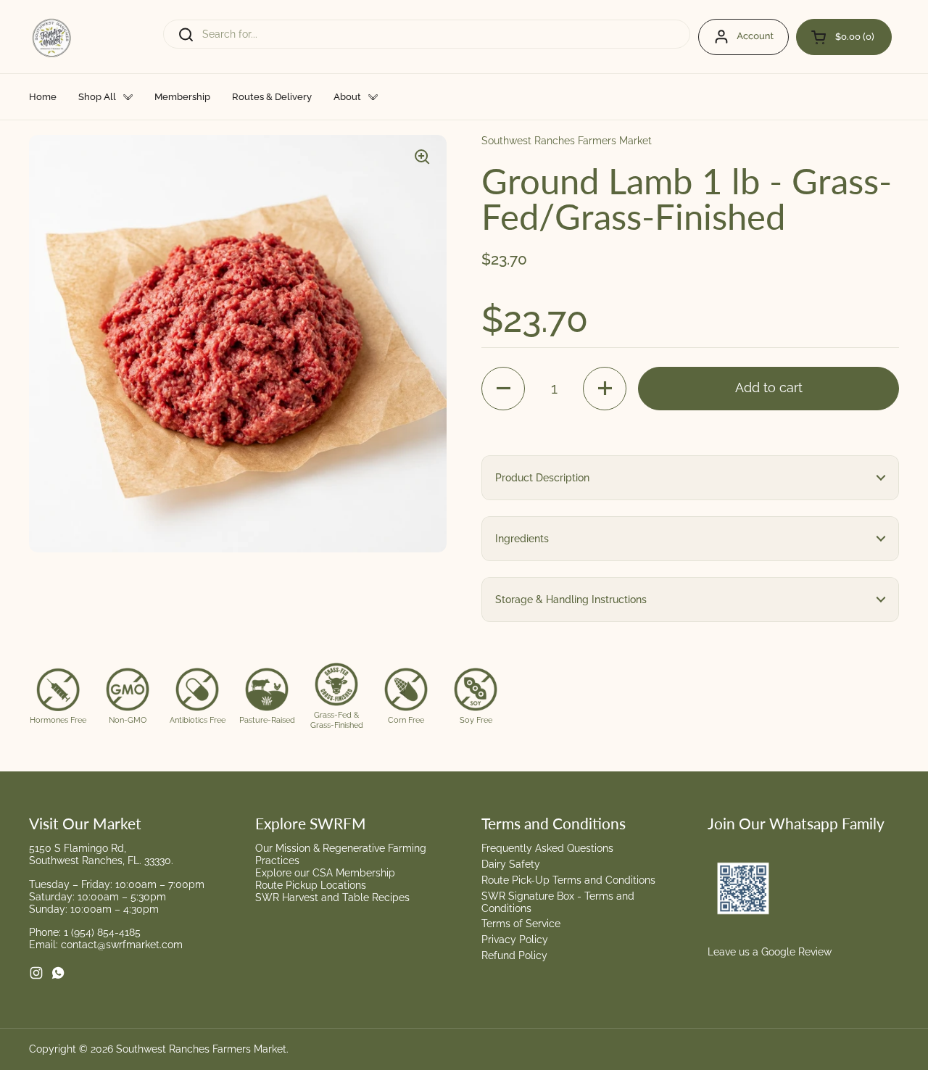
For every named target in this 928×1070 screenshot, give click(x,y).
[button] (844, 37)
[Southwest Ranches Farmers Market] (52, 36)
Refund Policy (514, 955)
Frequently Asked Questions (547, 848)
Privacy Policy (514, 939)
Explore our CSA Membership (325, 873)
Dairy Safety (510, 864)
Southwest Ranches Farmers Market (201, 1049)
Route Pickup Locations (310, 885)
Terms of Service (520, 923)
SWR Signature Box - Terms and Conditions (557, 902)
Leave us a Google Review (770, 952)
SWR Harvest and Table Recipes (332, 897)
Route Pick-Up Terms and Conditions (568, 880)
